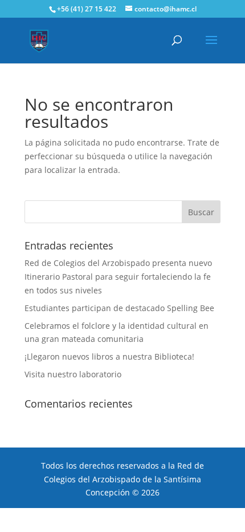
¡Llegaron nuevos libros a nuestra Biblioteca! (109, 356)
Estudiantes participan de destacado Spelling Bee (119, 308)
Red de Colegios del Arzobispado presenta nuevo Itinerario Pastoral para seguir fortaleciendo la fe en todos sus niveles (118, 276)
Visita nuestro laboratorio (72, 374)
